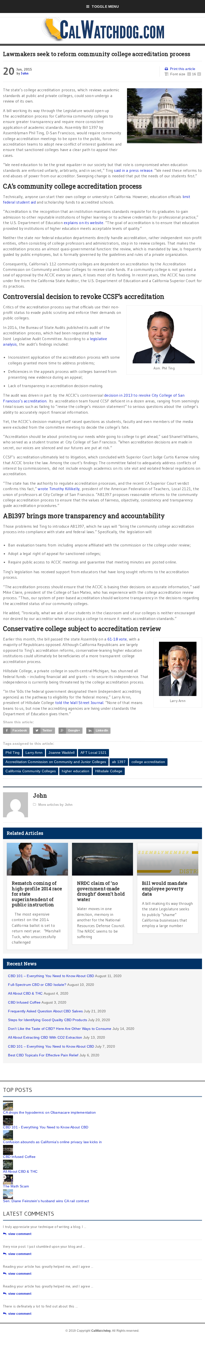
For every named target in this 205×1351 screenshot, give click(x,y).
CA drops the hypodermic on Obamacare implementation (49, 1112)
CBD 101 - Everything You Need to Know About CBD (45, 1127)
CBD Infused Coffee (24, 1002)
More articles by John (55, 805)
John (24, 73)
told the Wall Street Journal (79, 702)
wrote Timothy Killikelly (59, 488)
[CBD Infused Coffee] (8, 1147)
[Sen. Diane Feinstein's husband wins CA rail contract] (8, 1191)
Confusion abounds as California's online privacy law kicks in (52, 1142)
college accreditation (148, 762)
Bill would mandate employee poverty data (165, 888)
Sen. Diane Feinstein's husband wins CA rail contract (46, 1201)
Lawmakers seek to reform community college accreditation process (96, 54)
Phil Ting (13, 753)
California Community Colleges (31, 771)
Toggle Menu (105, 7)
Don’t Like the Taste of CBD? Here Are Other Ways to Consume (59, 1029)
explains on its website (84, 222)
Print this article (182, 69)
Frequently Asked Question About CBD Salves (45, 1011)
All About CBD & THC (25, 993)
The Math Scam (16, 1186)
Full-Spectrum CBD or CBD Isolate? (37, 985)
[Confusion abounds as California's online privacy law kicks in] (8, 1132)
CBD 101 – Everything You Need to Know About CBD (51, 976)
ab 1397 (118, 762)
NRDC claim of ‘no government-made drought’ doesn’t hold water (101, 891)
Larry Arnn (34, 753)
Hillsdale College (108, 771)
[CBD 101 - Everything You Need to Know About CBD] (8, 1117)
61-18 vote (117, 638)
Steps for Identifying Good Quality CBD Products (47, 1020)
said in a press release (133, 170)
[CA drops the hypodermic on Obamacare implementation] (8, 1102)
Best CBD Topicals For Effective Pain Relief (43, 1055)
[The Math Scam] (8, 1176)
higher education (75, 771)
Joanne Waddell (61, 753)
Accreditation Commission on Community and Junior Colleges (56, 762)
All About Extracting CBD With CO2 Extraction (45, 1037)
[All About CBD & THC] (8, 1161)
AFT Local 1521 (93, 753)
